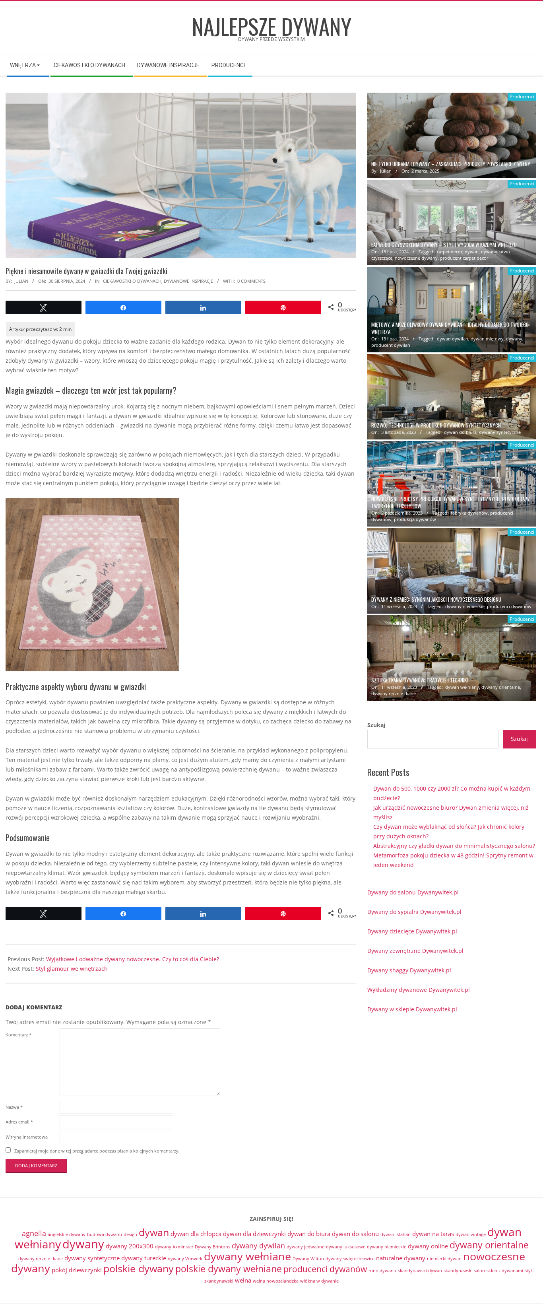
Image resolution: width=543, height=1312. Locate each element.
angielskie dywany (66, 1234)
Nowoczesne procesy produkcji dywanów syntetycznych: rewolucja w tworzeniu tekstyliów (450, 502)
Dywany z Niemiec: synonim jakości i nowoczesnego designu (436, 599)
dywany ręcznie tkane (393, 693)
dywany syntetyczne (500, 432)
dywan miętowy (487, 339)
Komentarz (18, 1035)
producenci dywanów (509, 606)
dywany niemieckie (465, 606)
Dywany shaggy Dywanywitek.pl (409, 970)
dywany (514, 339)
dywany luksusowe (345, 1247)
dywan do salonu (355, 1234)
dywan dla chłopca (196, 1234)
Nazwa (14, 1107)
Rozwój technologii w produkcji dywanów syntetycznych (436, 425)
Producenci (522, 96)
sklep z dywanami (505, 1270)
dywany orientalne (500, 687)
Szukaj (376, 725)
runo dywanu (382, 1270)
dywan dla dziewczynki (254, 1234)
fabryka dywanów (469, 513)
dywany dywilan (258, 1245)
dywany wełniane (247, 1256)
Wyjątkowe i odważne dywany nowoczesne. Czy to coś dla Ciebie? (132, 959)
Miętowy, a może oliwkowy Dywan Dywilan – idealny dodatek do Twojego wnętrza (450, 328)
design (130, 1234)
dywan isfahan (395, 1234)
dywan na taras (433, 1234)
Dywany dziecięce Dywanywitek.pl (412, 931)
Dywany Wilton (308, 1258)
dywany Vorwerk (185, 1258)
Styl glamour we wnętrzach (72, 968)
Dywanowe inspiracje (188, 281)
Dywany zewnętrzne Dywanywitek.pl (415, 950)
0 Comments (251, 281)
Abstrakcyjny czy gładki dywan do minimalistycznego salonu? (454, 845)
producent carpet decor (464, 258)
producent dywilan (390, 345)
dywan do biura (460, 432)
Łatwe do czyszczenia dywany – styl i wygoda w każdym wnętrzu (444, 245)
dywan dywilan (452, 339)
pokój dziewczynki (77, 1270)
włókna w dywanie (319, 1281)
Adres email (19, 1122)
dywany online (428, 1246)
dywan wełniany (462, 687)
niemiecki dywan (444, 1258)
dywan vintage (471, 1234)
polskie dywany (138, 1268)
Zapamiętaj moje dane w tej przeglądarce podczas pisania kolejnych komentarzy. (97, 1151)
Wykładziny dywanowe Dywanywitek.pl (418, 989)
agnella (34, 1233)
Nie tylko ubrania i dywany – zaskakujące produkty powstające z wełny (450, 164)
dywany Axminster (174, 1247)
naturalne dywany (400, 1258)
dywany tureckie (143, 1258)
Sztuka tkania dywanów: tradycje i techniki (419, 680)
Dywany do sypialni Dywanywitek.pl (414, 911)
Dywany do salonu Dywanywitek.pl (413, 892)
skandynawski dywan (420, 1270)
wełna (243, 1280)
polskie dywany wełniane (228, 1269)
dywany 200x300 (129, 1246)
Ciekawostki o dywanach (132, 281)
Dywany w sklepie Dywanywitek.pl (412, 1009)
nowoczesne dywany (416, 258)
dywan (472, 252)
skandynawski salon (464, 1270)
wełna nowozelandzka (276, 1281)
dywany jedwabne (305, 1247)
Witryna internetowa (27, 1137)
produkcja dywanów (415, 519)
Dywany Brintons (212, 1247)
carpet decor (449, 252)
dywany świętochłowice (350, 1258)
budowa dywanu (104, 1234)
